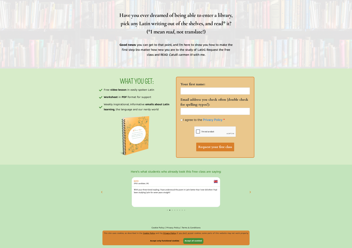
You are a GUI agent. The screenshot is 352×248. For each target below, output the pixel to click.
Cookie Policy (149, 233)
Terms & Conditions (191, 228)
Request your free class (215, 147)
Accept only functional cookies (164, 241)
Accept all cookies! (193, 241)
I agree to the (203, 120)
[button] (101, 192)
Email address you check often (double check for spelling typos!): (214, 102)
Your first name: (193, 84)
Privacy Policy (169, 233)
